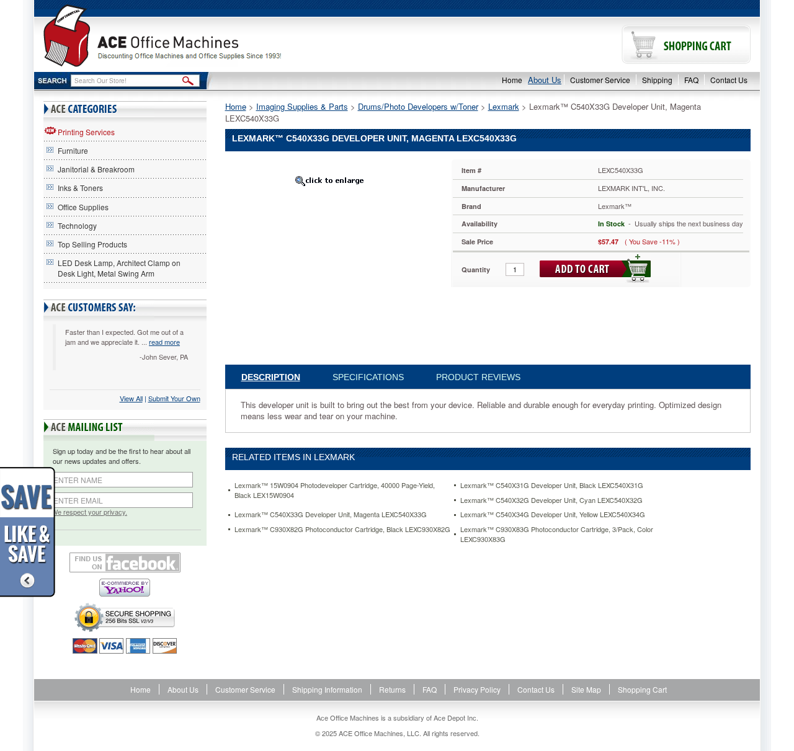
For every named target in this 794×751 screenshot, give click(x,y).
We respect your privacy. (89, 512)
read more (164, 342)
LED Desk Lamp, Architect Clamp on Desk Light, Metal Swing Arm (119, 267)
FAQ (691, 79)
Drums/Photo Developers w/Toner (418, 106)
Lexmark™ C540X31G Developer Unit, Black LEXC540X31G (551, 485)
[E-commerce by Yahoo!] (125, 588)
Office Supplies (83, 207)
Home (512, 79)
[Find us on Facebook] (125, 562)
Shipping (657, 79)
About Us (544, 80)
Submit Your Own (174, 398)
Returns (392, 689)
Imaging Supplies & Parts (302, 106)
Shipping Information (327, 689)
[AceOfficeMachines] (215, 35)
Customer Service (600, 79)
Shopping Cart (642, 689)
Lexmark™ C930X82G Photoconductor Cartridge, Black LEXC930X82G (342, 529)
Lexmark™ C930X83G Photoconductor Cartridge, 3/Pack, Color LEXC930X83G (556, 534)
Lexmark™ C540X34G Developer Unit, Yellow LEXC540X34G (552, 514)
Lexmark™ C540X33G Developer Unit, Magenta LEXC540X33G (330, 514)
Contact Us (728, 79)
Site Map (586, 689)
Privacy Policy (477, 689)
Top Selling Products (92, 244)
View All (131, 398)
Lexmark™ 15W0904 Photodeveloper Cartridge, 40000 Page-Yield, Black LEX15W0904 (334, 490)
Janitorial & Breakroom (96, 169)
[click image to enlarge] (329, 180)
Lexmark (503, 106)
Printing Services (86, 132)
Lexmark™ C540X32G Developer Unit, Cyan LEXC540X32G (551, 500)
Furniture (73, 150)
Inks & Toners (80, 187)
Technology (77, 225)
